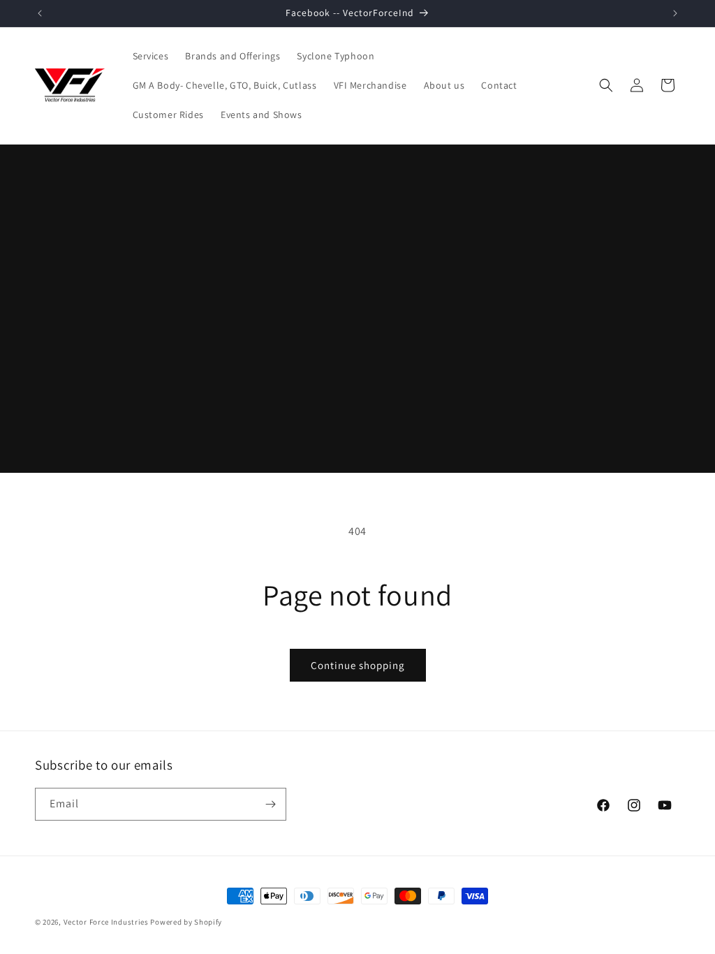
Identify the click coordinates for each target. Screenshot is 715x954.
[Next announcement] (675, 13)
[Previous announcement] (39, 13)
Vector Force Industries (106, 922)
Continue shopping (358, 665)
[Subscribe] (270, 804)
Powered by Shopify (186, 922)
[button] (606, 85)
